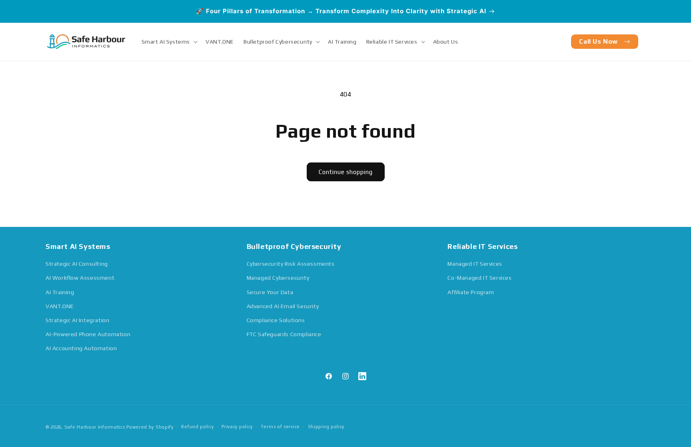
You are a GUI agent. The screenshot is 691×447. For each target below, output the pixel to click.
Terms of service (280, 426)
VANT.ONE (60, 306)
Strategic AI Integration (77, 320)
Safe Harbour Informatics (95, 427)
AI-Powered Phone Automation (88, 334)
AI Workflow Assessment (80, 278)
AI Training (60, 292)
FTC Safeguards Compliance (284, 334)
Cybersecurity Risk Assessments (291, 264)
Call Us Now (598, 41)
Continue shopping (346, 171)
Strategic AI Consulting (77, 264)
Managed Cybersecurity (278, 278)
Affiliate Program (470, 292)
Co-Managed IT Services (479, 278)
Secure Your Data (270, 292)
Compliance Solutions (276, 320)
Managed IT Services (474, 264)
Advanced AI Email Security (283, 306)
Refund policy (197, 426)
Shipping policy (326, 426)
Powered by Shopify (150, 427)
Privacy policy (237, 426)
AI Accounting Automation (81, 348)
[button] (169, 41)
